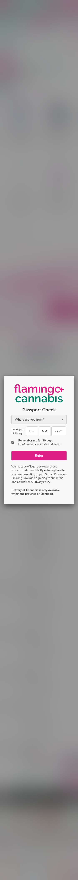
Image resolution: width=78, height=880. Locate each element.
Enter (39, 456)
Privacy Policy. (42, 482)
